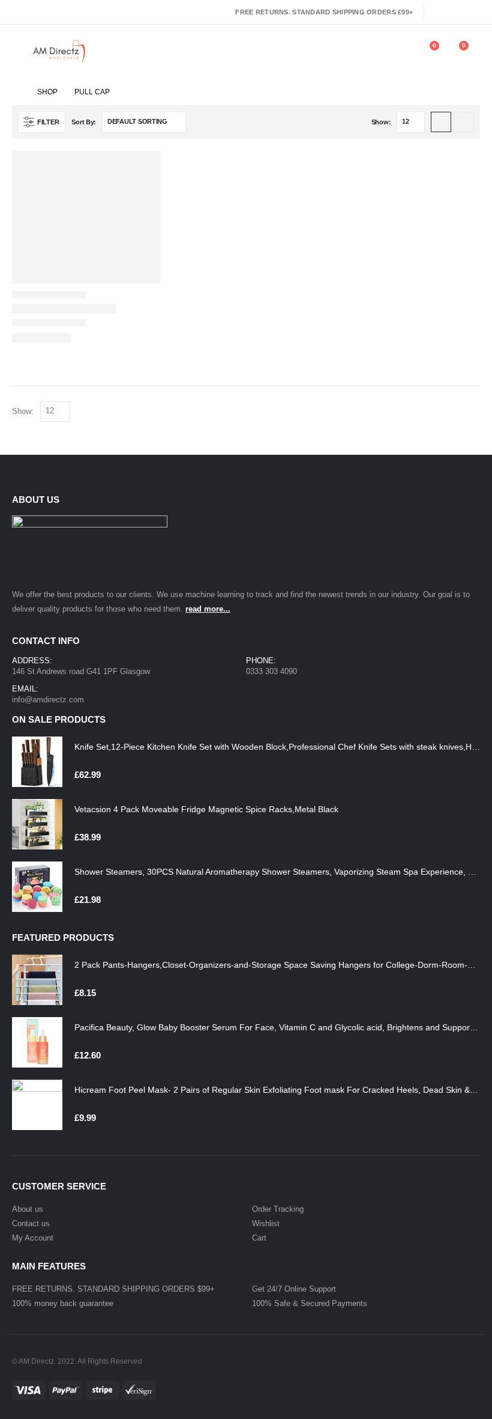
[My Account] (398, 51)
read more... (207, 608)
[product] (37, 762)
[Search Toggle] (371, 51)
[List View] (464, 122)
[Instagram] (472, 12)
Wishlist (266, 1223)
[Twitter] (455, 12)
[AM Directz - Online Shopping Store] (61, 52)
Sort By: (83, 122)
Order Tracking (278, 1209)
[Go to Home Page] (16, 92)
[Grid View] (441, 122)
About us (27, 1209)
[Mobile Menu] (20, 51)
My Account (32, 1237)
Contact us (31, 1223)
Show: (381, 122)
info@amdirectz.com (48, 699)
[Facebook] (438, 12)
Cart (259, 1237)
